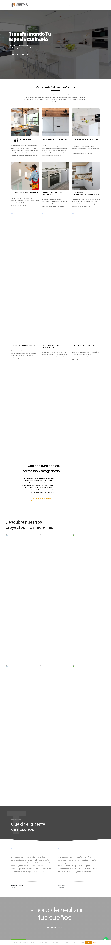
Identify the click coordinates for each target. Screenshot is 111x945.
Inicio (53, 5)
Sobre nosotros (84, 5)
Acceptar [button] (88, 942)
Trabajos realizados (72, 5)
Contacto (94, 5)
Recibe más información (20, 54)
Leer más (95, 942)
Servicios (59, 5)
